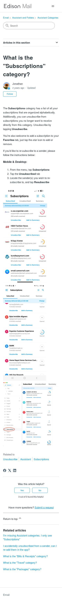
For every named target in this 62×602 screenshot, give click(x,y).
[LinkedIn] (14, 470)
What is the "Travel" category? (20, 562)
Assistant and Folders (23, 17)
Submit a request (44, 507)
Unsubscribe (10, 459)
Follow (10, 93)
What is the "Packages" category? (22, 569)
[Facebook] (4, 470)
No (40, 490)
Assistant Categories (48, 17)
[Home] (17, 6)
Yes (22, 490)
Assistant (25, 459)
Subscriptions (41, 459)
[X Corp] (9, 470)
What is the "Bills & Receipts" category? (25, 556)
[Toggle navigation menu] (53, 6)
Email (6, 17)
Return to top (10, 519)
